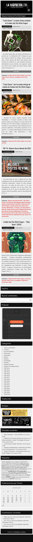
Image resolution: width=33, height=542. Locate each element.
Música (6, 357)
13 (16, 498)
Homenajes (7, 355)
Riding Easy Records (25, 209)
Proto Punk (24, 77)
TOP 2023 (7, 386)
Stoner (11, 478)
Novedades (7, 360)
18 (8, 500)
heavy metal (22, 466)
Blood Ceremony (26, 202)
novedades (17, 77)
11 (8, 498)
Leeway (23, 532)
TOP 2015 (7, 373)
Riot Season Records (7, 211)
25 (8, 502)
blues (22, 463)
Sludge (13, 477)
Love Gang (22, 207)
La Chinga (16, 207)
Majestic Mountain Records (10, 470)
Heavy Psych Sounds (12, 467)
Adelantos (4, 463)
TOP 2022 (7, 385)
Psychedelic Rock (14, 475)
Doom (23, 464)
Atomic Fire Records (7, 202)
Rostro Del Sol (11, 213)
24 (4, 502)
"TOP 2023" (26, 200)
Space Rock (19, 477)
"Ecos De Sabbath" (15, 461)
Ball (15, 202)
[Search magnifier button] (30, 300)
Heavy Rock (23, 467)
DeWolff (17, 204)
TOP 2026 (7, 392)
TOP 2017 (7, 377)
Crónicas (6, 349)
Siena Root (19, 213)
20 (16, 500)
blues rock (8, 464)
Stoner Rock (18, 478)
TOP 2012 (7, 368)
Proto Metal (24, 473)
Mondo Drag (10, 209)
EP (6, 466)
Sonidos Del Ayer (9, 364)
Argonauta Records (16, 463)
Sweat (26, 214)
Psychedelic (6, 475)
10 (4, 498)
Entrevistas (7, 353)
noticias (12, 77)
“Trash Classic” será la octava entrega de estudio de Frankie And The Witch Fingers (17, 85)
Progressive (24, 280)
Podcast (6, 362)
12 (12, 498)
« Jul (3, 505)
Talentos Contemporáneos (11, 366)
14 (20, 498)
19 (12, 500)
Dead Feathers (11, 204)
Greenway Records (15, 206)
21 (20, 500)
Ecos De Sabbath (9, 351)
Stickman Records (5, 478)
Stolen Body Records (7, 214)
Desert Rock (18, 464)
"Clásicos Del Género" (6, 461)
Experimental (10, 466)
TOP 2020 (7, 381)
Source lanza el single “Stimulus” (13, 444)
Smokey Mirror (26, 213)
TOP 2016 (7, 375)
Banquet (18, 202)
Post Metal (11, 473)
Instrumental (5, 468)
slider (3, 79)
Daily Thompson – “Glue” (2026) (13, 434)
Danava (4, 204)
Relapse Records (22, 475)
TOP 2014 (7, 372)
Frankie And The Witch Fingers (16, 75)
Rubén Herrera (16, 26)
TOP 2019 (7, 379)
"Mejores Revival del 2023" (15, 200)
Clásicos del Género (9, 348)
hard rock (16, 466)
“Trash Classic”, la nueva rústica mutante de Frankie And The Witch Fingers (16, 21)
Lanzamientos (22, 468)
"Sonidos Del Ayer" (23, 461)
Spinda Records (25, 477)
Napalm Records (20, 470)
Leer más (16, 71)
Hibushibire (10, 207)
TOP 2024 (7, 388)
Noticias (6, 359)
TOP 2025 (7, 390)
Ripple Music (17, 211)
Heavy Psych (5, 77)
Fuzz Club (28, 75)
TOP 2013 (7, 370)
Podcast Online (5, 473)
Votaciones (7, 394)
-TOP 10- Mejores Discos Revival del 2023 (16, 148)
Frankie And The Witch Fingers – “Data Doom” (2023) (16, 223)
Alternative (9, 463)
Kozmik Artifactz (13, 468)
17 (4, 500)
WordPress (17, 532)
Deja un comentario (7, 28)
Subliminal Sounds (19, 214)
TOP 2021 (7, 383)
